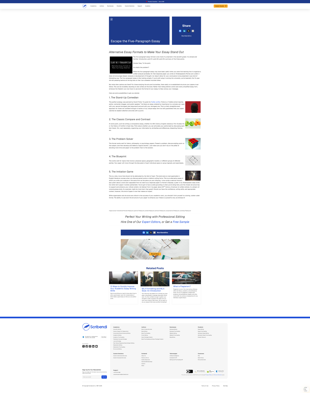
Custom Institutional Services (120, 355)
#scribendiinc (186, 36)
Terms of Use (205, 386)
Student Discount (202, 337)
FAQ (199, 355)
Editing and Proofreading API (176, 359)
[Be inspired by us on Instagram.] (90, 346)
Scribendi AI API (173, 357)
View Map (103, 337)
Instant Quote (220, 6)
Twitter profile (155, 102)
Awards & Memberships (147, 361)
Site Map (225, 386)
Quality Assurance (146, 359)
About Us (144, 355)
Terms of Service (218, 374)
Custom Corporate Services (119, 357)
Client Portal (201, 357)
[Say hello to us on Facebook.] (87, 346)
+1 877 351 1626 (116, 372)
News (143, 365)
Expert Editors (151, 222)
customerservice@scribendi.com (120, 374)
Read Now (155, 254)
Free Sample (181, 222)
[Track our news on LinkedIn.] (93, 346)
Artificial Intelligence (174, 355)
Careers (143, 363)
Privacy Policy (208, 374)
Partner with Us (145, 357)
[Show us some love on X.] (83, 346)
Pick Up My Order (202, 359)
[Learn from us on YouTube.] (96, 346)
